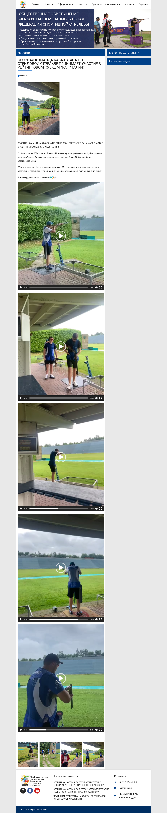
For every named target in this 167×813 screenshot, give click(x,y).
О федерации (64, 4)
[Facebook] (30, 791)
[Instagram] (23, 791)
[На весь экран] (100, 287)
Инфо (81, 4)
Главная (35, 4)
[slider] (58, 287)
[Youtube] (37, 791)
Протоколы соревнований (105, 4)
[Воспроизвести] (21, 287)
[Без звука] (96, 287)
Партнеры (144, 4)
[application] (61, 236)
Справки (129, 4)
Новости (48, 4)
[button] (61, 236)
